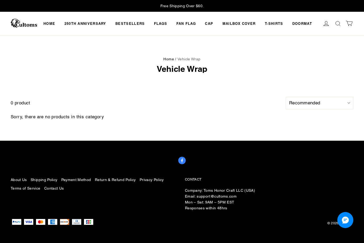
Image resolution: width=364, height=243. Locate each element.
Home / (169, 59)
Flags (160, 23)
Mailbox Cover (239, 23)
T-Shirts (274, 23)
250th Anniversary (85, 23)
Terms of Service (26, 188)
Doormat (302, 23)
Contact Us (54, 188)
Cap (209, 23)
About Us (19, 180)
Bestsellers (130, 23)
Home (49, 23)
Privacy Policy (152, 180)
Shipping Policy (44, 180)
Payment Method (76, 180)
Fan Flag (186, 23)
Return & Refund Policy (115, 180)
